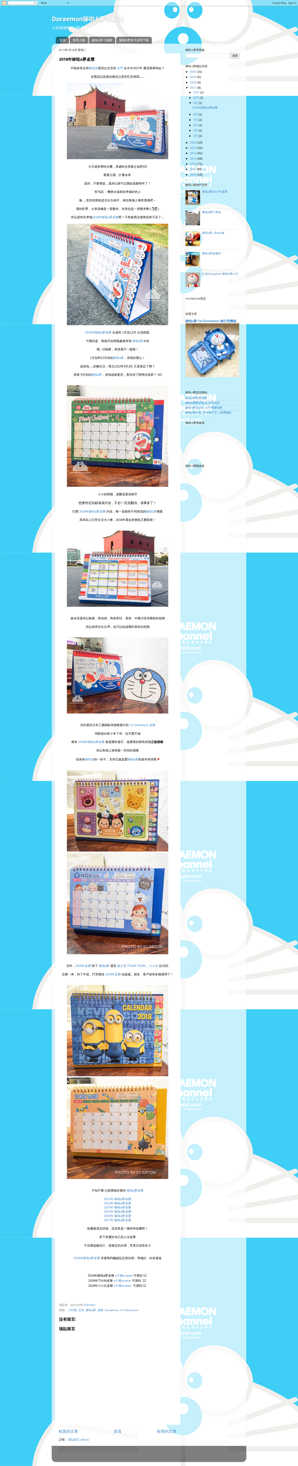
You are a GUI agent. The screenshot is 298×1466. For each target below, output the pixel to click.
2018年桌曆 (83, 965)
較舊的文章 (166, 1431)
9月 (195, 103)
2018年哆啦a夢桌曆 (105, 217)
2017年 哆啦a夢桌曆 (117, 1220)
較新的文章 (68, 1431)
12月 (196, 92)
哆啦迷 (93, 68)
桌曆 (100, 1310)
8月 (195, 114)
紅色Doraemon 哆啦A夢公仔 (220, 273)
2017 (193, 87)
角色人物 (79, 40)
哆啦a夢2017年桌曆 (214, 191)
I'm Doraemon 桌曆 (142, 725)
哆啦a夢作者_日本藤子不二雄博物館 (208, 412)
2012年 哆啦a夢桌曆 (117, 1199)
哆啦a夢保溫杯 (211, 253)
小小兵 (153, 965)
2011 (193, 169)
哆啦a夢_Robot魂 (213, 232)
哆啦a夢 (137, 341)
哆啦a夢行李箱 (211, 212)
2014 (193, 153)
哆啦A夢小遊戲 (102, 40)
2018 (193, 82)
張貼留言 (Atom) (78, 1439)
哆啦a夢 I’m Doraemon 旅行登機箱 (210, 321)
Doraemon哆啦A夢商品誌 (88, 19)
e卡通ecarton (124, 1275)
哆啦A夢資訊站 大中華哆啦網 (203, 407)
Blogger (165, 1455)
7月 (195, 119)
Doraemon (111, 1310)
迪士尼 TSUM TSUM (131, 965)
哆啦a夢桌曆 (135, 1190)
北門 (120, 68)
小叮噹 (72, 1310)
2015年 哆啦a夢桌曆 (117, 1211)
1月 (195, 135)
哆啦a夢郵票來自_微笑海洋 (202, 402)
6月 (195, 125)
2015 (193, 147)
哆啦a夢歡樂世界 (196, 397)
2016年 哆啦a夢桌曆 (117, 1216)
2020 (193, 71)
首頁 (63, 40)
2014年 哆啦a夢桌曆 (117, 1207)
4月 (195, 130)
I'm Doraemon (129, 1310)
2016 (193, 142)
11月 (196, 97)
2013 (193, 158)
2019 (193, 77)
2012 (193, 163)
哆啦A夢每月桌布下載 (134, 40)
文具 (81, 1310)
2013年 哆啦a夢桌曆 (117, 1203)
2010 (193, 174)
